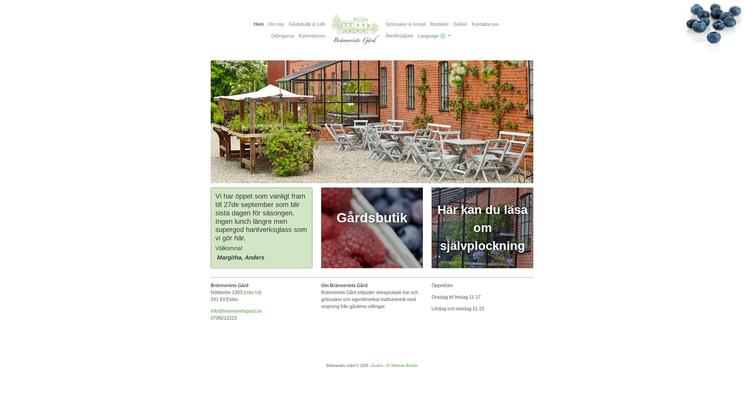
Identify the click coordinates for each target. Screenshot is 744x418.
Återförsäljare (399, 35)
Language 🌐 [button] (432, 35)
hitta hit (252, 292)
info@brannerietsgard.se (236, 311)
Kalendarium (312, 35)
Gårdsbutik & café (307, 24)
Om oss (276, 24)
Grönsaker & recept (405, 24)
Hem (259, 24)
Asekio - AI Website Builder (394, 365)
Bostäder (439, 24)
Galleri (460, 24)
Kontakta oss (485, 24)
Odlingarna (282, 35)
